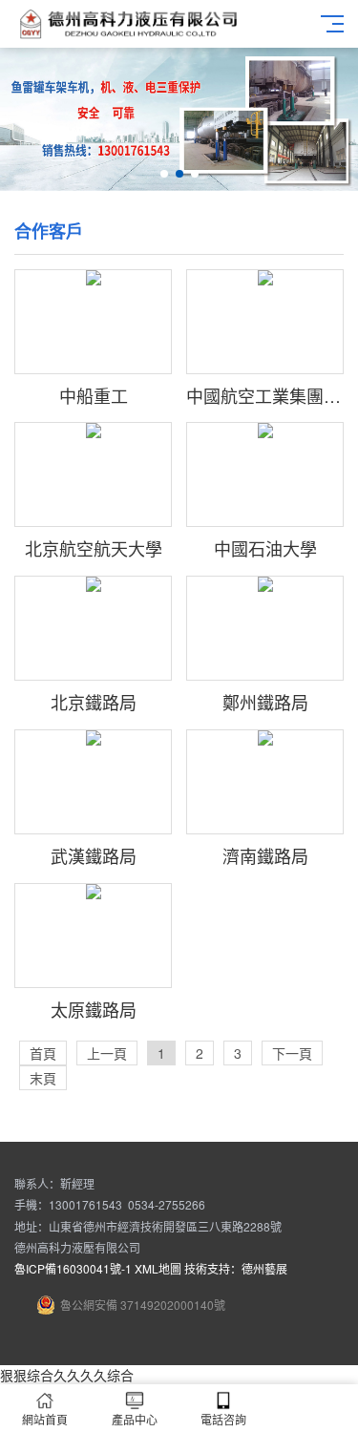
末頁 (43, 1077)
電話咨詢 (223, 1419)
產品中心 (135, 1419)
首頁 (43, 1053)
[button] (164, 174)
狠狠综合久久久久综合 (67, 1374)
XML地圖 (158, 1268)
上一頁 (107, 1053)
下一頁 (292, 1053)
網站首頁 (45, 1419)
